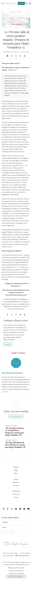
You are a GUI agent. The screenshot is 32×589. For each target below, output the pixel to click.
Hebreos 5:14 (17, 267)
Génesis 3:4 (12, 70)
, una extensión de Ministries (16, 563)
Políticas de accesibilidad (16, 573)
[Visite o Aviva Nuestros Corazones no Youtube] (16, 509)
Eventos (16, 485)
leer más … (6, 391)
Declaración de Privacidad (16, 568)
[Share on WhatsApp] (16, 56)
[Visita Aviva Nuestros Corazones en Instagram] (3, 509)
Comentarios (25, 52)
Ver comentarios (16, 417)
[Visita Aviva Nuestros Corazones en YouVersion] (28, 509)
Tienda (16, 479)
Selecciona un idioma (15, 576)
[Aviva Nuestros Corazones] (9, 3)
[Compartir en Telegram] (7, 56)
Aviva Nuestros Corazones (11, 52)
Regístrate (7, 532)
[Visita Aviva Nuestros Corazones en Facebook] (8, 509)
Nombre (5, 522)
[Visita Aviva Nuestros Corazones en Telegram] (24, 509)
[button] (30, 3)
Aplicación (16, 482)
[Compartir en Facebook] (12, 56)
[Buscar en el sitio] (26, 3)
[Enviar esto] (20, 56)
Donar (21, 3)
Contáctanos (16, 491)
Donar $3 (8, 344)
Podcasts (16, 467)
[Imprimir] (24, 56)
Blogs (16, 470)
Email (4, 527)
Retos (16, 473)
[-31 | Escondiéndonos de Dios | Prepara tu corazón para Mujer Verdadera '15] (29, 12)
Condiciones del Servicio (16, 571)
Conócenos (16, 494)
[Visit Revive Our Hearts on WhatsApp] (12, 509)
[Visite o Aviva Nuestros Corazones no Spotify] (20, 509)
